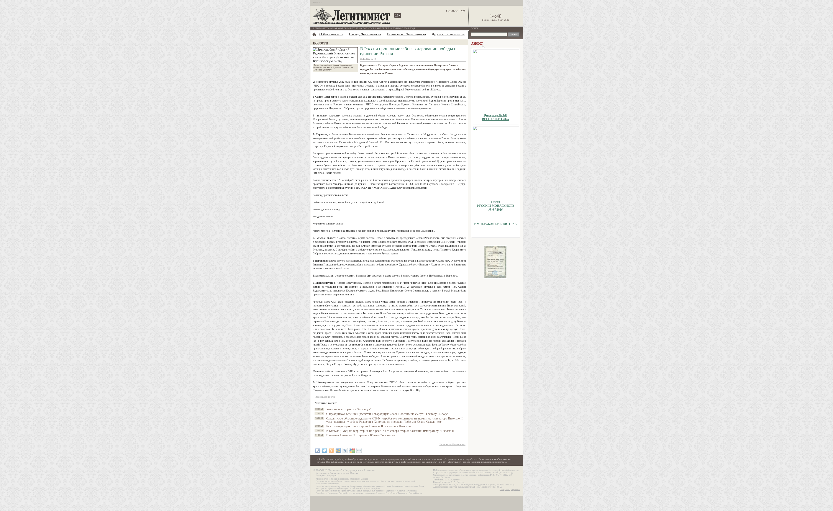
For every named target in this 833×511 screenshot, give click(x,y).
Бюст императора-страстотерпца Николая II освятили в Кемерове (368, 426)
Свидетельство (495, 262)
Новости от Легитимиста (406, 34)
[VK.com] (317, 450)
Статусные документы (510, 489)
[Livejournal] (345, 450)
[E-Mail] (359, 450)
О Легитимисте (331, 34)
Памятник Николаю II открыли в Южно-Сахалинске (360, 435)
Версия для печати (325, 396)
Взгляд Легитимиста (365, 34)
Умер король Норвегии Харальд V (348, 409)
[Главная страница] (314, 34)
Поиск (475, 28)
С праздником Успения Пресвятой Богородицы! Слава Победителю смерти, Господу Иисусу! (387, 414)
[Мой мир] (338, 450)
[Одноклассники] (331, 450)
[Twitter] (324, 450)
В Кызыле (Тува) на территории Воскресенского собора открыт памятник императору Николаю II (390, 430)
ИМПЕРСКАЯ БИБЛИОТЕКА (495, 223)
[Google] (352, 450)
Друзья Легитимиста (448, 34)
